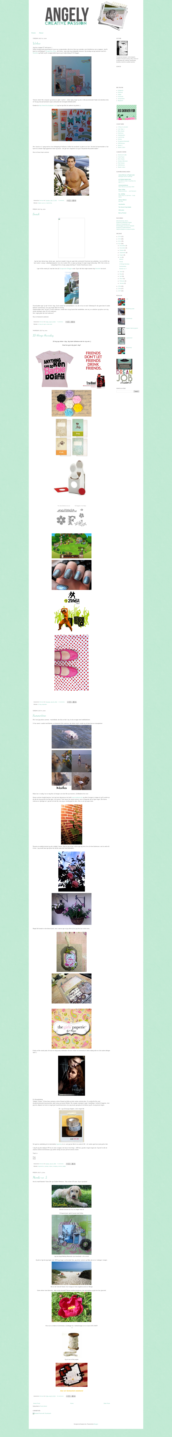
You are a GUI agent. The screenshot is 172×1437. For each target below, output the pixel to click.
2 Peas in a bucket (123, 127)
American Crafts (122, 155)
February (122, 281)
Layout (43, 203)
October (122, 250)
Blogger (96, 1424)
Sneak (36, 214)
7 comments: (61, 200)
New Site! (120, 201)
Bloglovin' (120, 100)
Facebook (120, 96)
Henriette (35, 53)
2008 (119, 288)
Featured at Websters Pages (124, 222)
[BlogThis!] (70, 201)
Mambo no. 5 (40, 1177)
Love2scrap (121, 137)
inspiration (44, 704)
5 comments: (60, 1163)
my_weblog (121, 194)
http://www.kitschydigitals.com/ (48, 105)
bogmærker (41, 1166)
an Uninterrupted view (124, 179)
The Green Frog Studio (124, 207)
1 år (127, 299)
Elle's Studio (121, 159)
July (121, 257)
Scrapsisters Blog (51, 51)
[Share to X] (71, 201)
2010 (119, 243)
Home (33, 33)
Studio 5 (120, 145)
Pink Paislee (121, 163)
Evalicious (120, 133)
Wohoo (37, 43)
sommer (60, 1166)
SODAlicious (121, 143)
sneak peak (49, 324)
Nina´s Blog (121, 189)
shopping (55, 1166)
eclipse (50, 1166)
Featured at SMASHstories (123, 227)
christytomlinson (123, 185)
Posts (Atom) (43, 1406)
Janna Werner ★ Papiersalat (126, 175)
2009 (119, 286)
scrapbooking (48, 203)
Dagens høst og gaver (132, 328)
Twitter (119, 94)
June (121, 271)
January (122, 283)
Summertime (39, 715)
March (121, 278)
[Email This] (68, 201)
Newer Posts (36, 1403)
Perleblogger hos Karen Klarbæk (125, 226)
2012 (119, 239)
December (123, 245)
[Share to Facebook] (73, 201)
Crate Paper (121, 157)
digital (39, 203)
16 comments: (60, 1396)
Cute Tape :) (121, 129)
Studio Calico (121, 147)
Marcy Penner (122, 213)
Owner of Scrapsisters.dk (123, 224)
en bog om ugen (42, 324)
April (121, 276)
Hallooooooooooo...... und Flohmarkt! (127, 191)
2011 (119, 241)
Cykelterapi (129, 318)
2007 (119, 291)
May (121, 274)
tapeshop (59, 1144)
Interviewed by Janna (122, 221)
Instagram (120, 90)
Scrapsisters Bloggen (66, 268)
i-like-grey (121, 210)
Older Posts (107, 1403)
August (122, 255)
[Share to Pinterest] (75, 201)
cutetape (46, 1166)
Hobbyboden (121, 135)
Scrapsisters (121, 98)
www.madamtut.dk (77, 797)
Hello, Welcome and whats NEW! (126, 186)
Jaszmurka (121, 204)
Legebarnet (129, 338)
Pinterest (120, 92)
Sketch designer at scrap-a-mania (125, 229)
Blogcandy (129, 347)
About (41, 33)
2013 (119, 236)
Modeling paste (130, 308)
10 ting (39, 704)
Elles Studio (121, 131)
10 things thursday (43, 335)
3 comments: (62, 702)
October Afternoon (123, 161)
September (123, 252)
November (123, 248)
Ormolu (120, 139)
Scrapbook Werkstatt (123, 141)
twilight (64, 1166)
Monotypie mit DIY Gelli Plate (125, 176)
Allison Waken (122, 200)
